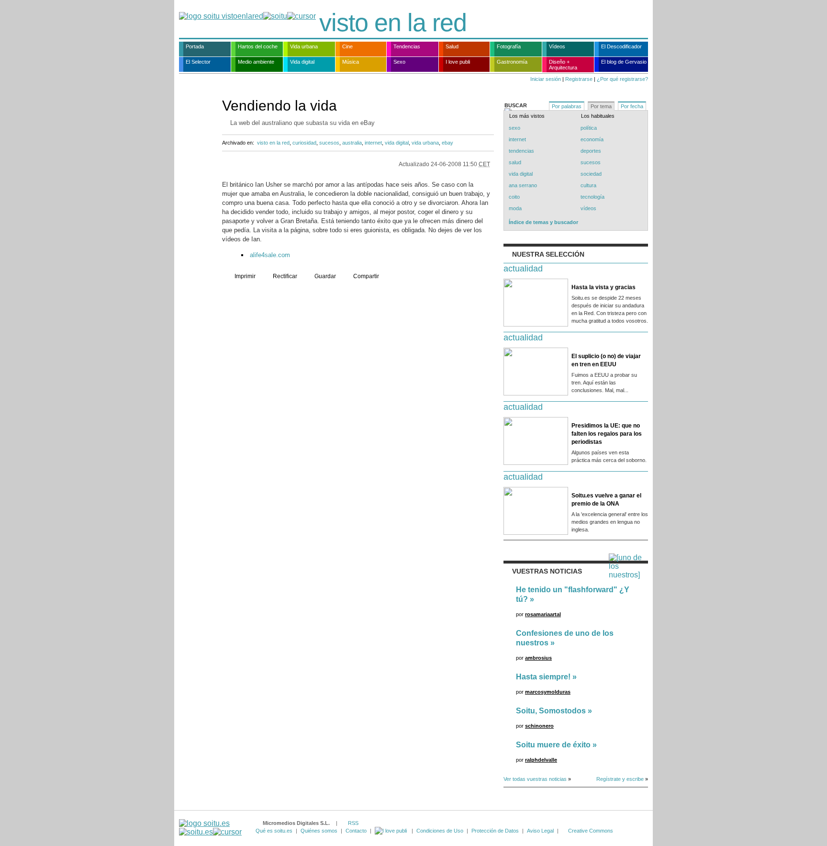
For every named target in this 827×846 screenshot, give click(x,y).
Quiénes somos (319, 831)
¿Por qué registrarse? (622, 79)
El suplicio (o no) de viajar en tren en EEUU (606, 360)
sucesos (329, 143)
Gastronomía (512, 62)
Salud (452, 46)
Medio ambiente (256, 62)
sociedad (591, 174)
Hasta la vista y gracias (603, 287)
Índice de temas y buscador (543, 222)
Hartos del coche (258, 46)
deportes (591, 151)
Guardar (325, 276)
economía (592, 139)
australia (352, 143)
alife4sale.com (270, 255)
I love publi (458, 62)
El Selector (198, 62)
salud (515, 162)
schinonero (539, 726)
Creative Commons (590, 831)
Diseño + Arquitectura (563, 64)
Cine (347, 46)
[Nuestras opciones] (391, 831)
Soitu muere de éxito (553, 745)
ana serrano (523, 185)
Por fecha (632, 106)
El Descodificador (621, 46)
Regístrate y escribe (620, 779)
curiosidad (304, 143)
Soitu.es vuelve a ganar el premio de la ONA (606, 499)
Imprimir (245, 276)
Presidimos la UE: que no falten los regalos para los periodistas (606, 433)
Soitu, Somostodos (551, 711)
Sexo (399, 62)
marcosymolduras (547, 692)
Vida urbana (304, 46)
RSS (353, 823)
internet (373, 143)
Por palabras (566, 106)
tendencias (521, 151)
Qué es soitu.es (274, 831)
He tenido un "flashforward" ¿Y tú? (572, 594)
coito (514, 197)
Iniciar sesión (545, 79)
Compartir (366, 276)
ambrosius (538, 658)
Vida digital (302, 62)
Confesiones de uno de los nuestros (565, 638)
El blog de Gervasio (624, 62)
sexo (514, 128)
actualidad (523, 268)
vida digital (397, 143)
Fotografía (509, 46)
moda (515, 208)
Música (350, 62)
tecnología (592, 197)
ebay (447, 143)
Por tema (601, 106)
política (589, 128)
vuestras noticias (547, 571)
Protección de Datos (495, 831)
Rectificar (285, 276)
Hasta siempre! (543, 677)
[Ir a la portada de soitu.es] (210, 827)
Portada (195, 46)
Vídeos (557, 46)
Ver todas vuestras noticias (535, 779)
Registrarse (578, 79)
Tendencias (406, 46)
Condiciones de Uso (439, 831)
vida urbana (425, 143)
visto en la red (393, 22)
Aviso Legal (540, 831)
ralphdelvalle (541, 760)
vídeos (588, 208)
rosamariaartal (543, 614)
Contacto (356, 831)
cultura (588, 185)
